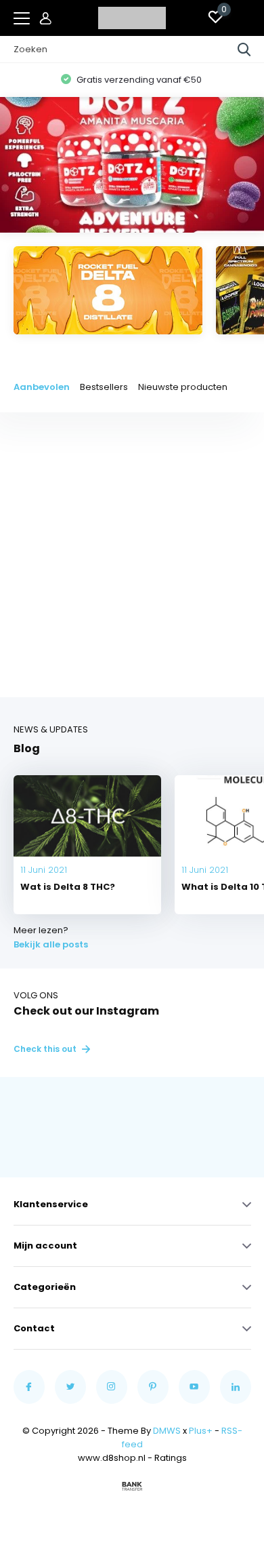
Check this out (46, 1049)
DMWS (167, 1430)
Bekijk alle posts (51, 944)
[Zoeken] (244, 49)
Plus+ (201, 1430)
